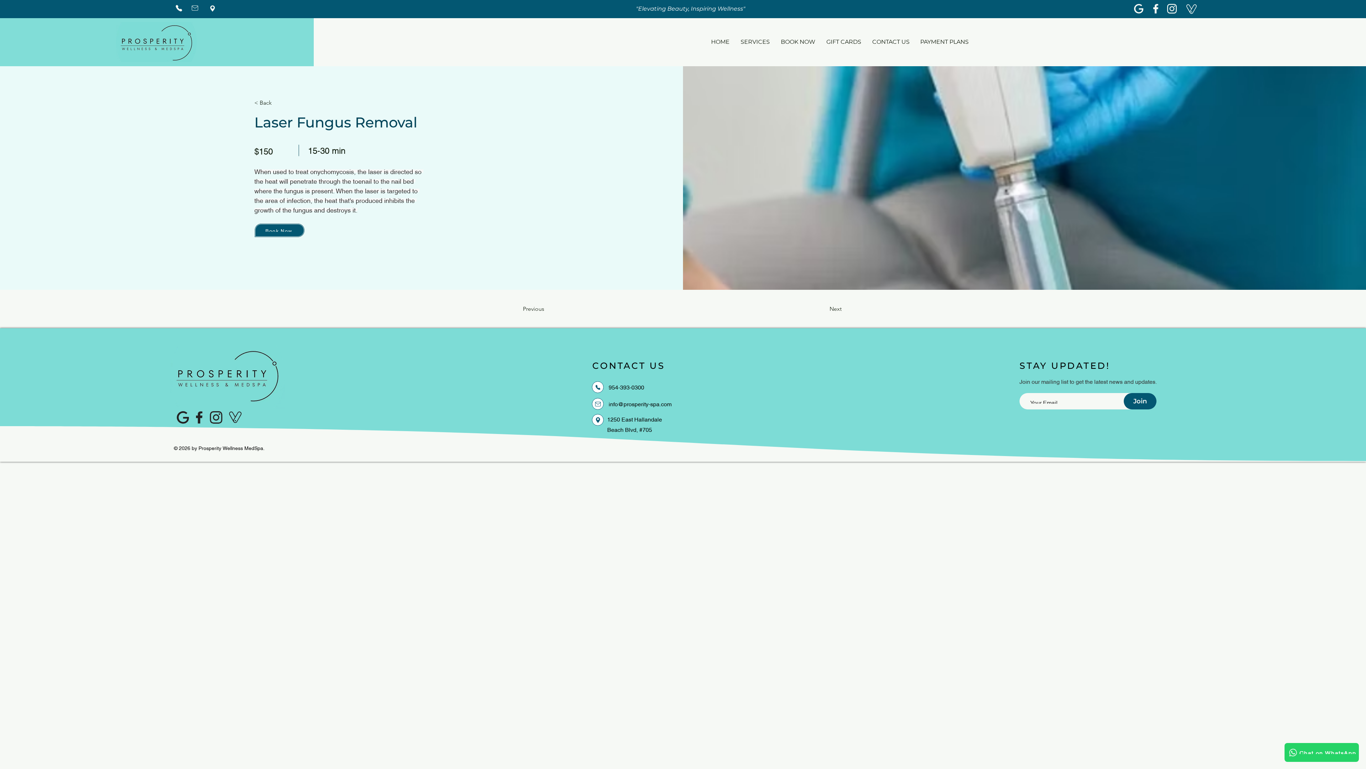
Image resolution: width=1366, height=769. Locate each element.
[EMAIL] (598, 404)
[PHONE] (598, 387)
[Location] (598, 420)
